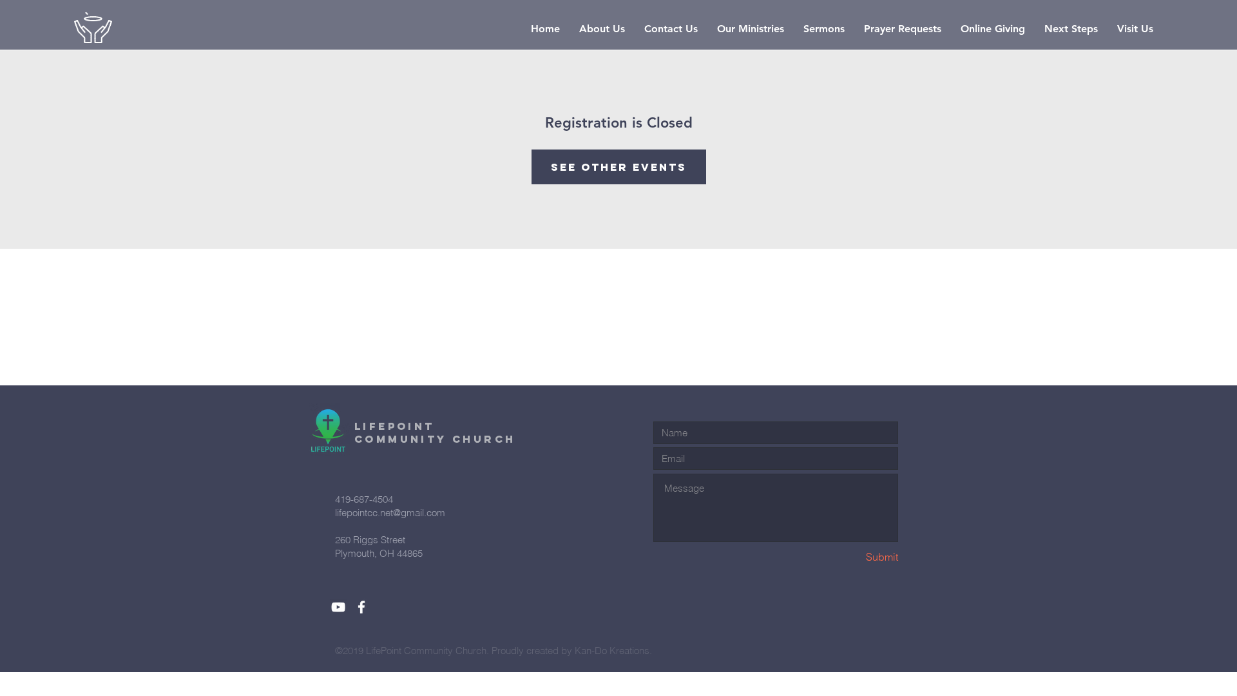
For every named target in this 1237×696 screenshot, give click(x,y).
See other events (619, 166)
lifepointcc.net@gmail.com (390, 513)
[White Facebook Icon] (361, 607)
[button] (602, 29)
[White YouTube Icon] (338, 607)
